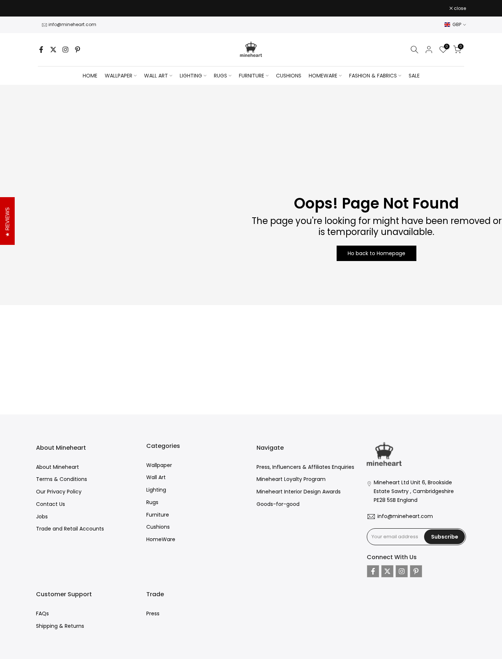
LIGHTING (191, 75)
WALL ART (156, 75)
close (46, 8)
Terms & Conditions (61, 479)
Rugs (152, 502)
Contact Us (50, 504)
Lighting (156, 489)
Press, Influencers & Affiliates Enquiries (305, 467)
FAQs (42, 613)
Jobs (42, 516)
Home (90, 75)
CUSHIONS (288, 75)
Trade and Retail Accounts (70, 528)
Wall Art (156, 477)
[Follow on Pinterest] (77, 49)
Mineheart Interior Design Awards (299, 491)
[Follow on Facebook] (41, 49)
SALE (414, 75)
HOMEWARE (323, 75)
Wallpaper (159, 465)
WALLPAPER (118, 75)
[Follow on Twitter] (53, 49)
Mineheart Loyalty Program (291, 479)
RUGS (220, 75)
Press (152, 613)
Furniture (157, 514)
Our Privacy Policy (59, 491)
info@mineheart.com (72, 24)
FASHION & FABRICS (373, 75)
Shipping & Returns (60, 626)
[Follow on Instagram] (65, 49)
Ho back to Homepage (376, 253)
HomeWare (160, 539)
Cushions (158, 527)
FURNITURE (251, 75)
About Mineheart (57, 467)
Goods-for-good (278, 504)
